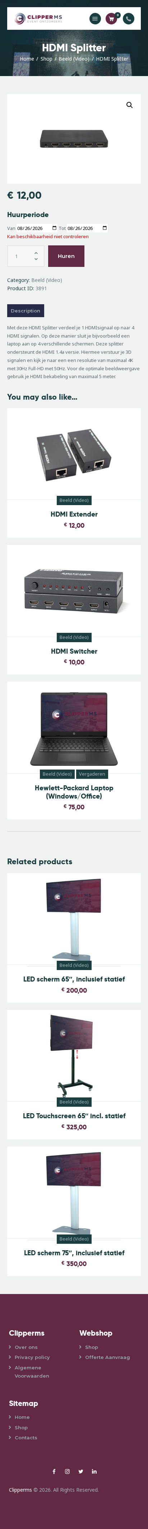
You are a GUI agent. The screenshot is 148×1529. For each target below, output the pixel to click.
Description (25, 311)
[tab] (74, 310)
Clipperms (20, 1489)
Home (27, 59)
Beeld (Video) (74, 59)
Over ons (26, 1347)
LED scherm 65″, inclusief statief (74, 979)
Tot (62, 228)
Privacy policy (32, 1357)
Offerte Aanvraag (107, 1357)
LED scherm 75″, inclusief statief (74, 1253)
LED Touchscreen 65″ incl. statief (74, 1116)
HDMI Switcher (74, 652)
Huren (66, 256)
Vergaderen (92, 774)
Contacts (26, 1437)
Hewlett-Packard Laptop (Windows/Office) (74, 792)
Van (11, 228)
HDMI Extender (74, 515)
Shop (46, 58)
